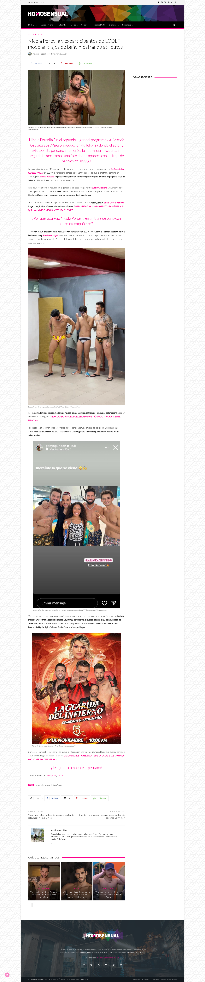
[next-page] (34, 905)
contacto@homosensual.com (108, 958)
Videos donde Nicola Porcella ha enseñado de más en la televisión (43, 894)
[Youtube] (168, 2)
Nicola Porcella (47, 176)
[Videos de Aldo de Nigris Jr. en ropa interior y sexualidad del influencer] (109, 881)
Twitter (60, 775)
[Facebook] (158, 2)
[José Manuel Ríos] (30, 54)
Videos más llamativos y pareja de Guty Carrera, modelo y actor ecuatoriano (76, 894)
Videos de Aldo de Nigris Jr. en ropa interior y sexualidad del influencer (109, 894)
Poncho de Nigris (51, 235)
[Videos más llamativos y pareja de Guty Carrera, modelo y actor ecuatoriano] (77, 881)
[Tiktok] (113, 965)
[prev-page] (30, 905)
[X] (51, 843)
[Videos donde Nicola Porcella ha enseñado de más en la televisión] (44, 881)
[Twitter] (165, 2)
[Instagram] (162, 2)
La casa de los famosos (43, 785)
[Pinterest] (175, 2)
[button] (173, 24)
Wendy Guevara (99, 187)
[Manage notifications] (7, 975)
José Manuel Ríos (42, 54)
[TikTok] (172, 2)
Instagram (51, 775)
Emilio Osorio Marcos (114, 202)
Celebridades (36, 35)
